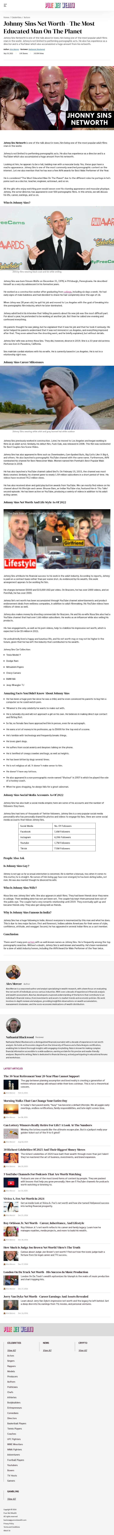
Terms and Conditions (12, 1527)
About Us (7, 1530)
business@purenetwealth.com (15, 1520)
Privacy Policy (9, 1523)
